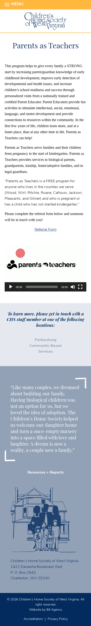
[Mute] (72, 287)
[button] (45, 268)
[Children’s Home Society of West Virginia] (45, 21)
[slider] (42, 287)
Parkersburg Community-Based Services (45, 346)
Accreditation (33, 619)
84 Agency (54, 610)
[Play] (10, 287)
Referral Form (45, 230)
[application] (45, 268)
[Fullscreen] (80, 287)
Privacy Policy (58, 619)
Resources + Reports (46, 472)
